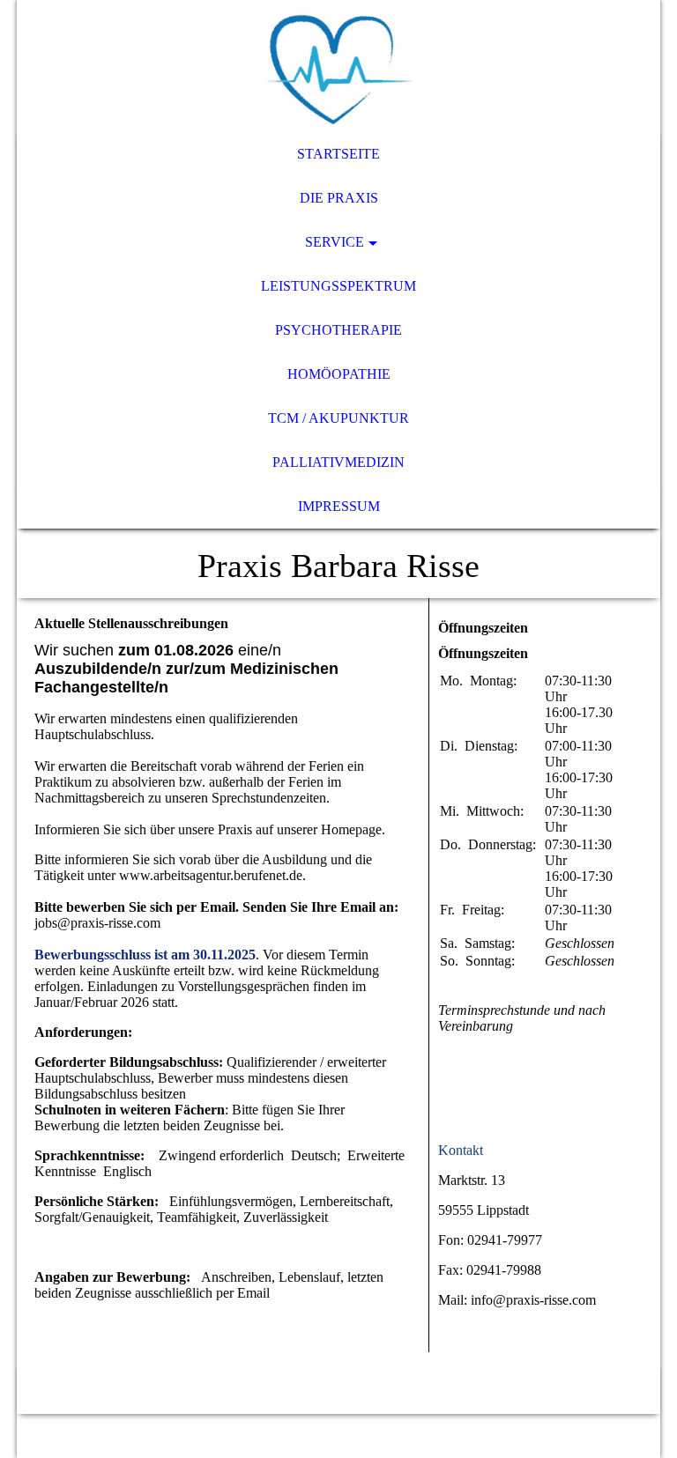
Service (334, 241)
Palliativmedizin (338, 462)
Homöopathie (339, 373)
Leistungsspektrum (338, 285)
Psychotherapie (338, 329)
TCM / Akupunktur (338, 418)
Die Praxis (339, 197)
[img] (338, 66)
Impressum (339, 506)
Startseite (338, 153)
